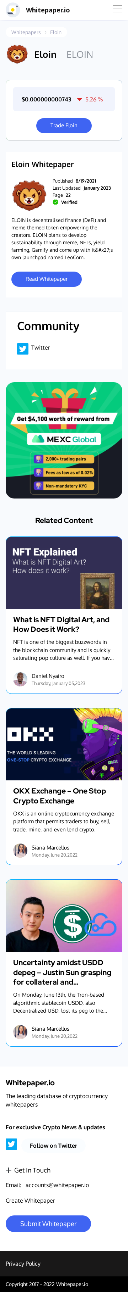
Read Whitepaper (47, 278)
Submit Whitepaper (48, 1223)
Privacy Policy (23, 1263)
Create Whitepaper (30, 1200)
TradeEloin (64, 125)
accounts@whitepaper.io (57, 1184)
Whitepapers (26, 32)
